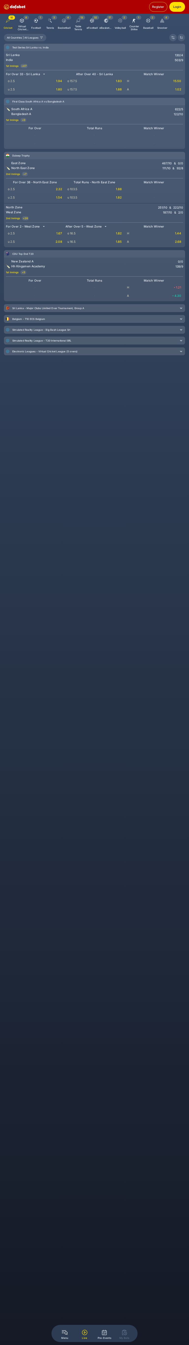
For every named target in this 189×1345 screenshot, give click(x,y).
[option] (22, 22)
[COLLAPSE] (181, 37)
